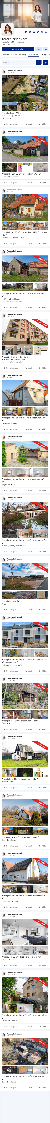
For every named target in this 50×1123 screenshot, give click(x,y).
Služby (43, 54)
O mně (14, 54)
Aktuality (22, 54)
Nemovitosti (33, 54)
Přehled (5, 54)
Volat (38, 49)
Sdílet (43, 124)
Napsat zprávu (18, 49)
